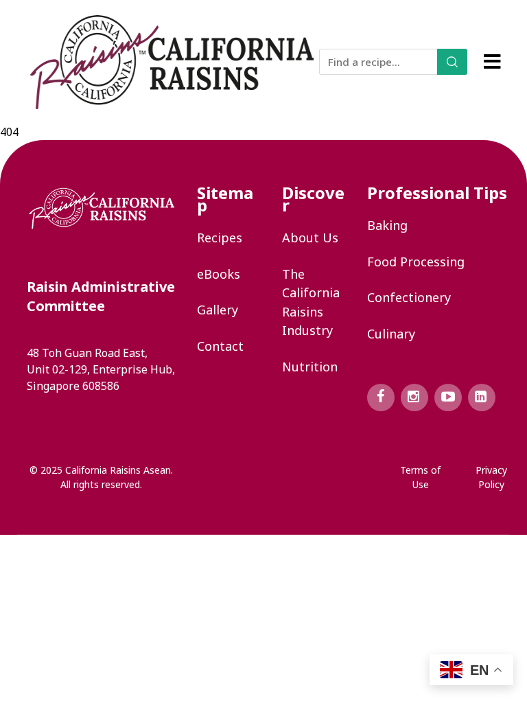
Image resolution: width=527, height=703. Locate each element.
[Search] (452, 62)
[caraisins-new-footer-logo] (101, 208)
